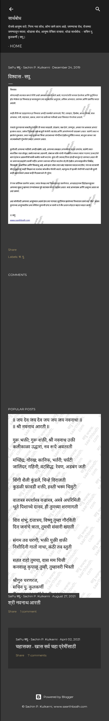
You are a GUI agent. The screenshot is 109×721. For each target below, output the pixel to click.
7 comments (37, 655)
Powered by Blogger (59, 697)
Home (16, 46)
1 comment (28, 611)
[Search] (98, 8)
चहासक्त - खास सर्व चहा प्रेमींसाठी (46, 646)
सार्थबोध (14, 18)
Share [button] (12, 249)
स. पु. (22, 257)
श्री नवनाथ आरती (24, 602)
